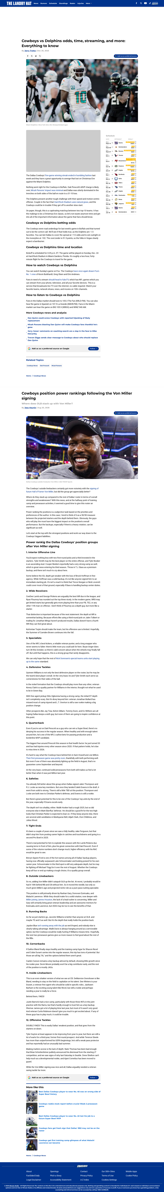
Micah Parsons (57, 365)
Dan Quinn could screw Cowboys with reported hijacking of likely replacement (59, 319)
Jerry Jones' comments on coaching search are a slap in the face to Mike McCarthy (62, 332)
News (36, 3)
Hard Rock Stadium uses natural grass (71, 202)
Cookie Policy (132, 1175)
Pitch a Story (55, 1175)
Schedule (53, 3)
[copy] (39, 56)
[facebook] (136, 3)
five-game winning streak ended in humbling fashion (68, 175)
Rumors (43, 3)
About (29, 1171)
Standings (63, 3)
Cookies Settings (109, 1180)
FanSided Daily (33, 1175)
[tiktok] (150, 3)
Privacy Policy (86, 1175)
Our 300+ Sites (108, 1171)
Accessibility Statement (60, 1180)
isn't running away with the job (51, 925)
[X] (141, 3)
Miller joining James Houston (39, 899)
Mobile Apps (131, 1171)
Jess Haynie (30, 408)
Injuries (80, 3)
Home (28, 376)
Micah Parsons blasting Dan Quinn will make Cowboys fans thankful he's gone (62, 325)
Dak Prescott (44, 365)
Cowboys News (32, 365)
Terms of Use (108, 1175)
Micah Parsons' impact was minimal (47, 190)
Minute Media (14, 1186)
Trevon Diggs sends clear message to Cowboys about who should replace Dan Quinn (63, 339)
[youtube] (145, 3)
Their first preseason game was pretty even (45, 758)
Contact (83, 1171)
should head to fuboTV (59, 279)
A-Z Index (84, 1180)
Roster (72, 3)
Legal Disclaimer (33, 1180)
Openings (54, 1171)
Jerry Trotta (30, 51)
